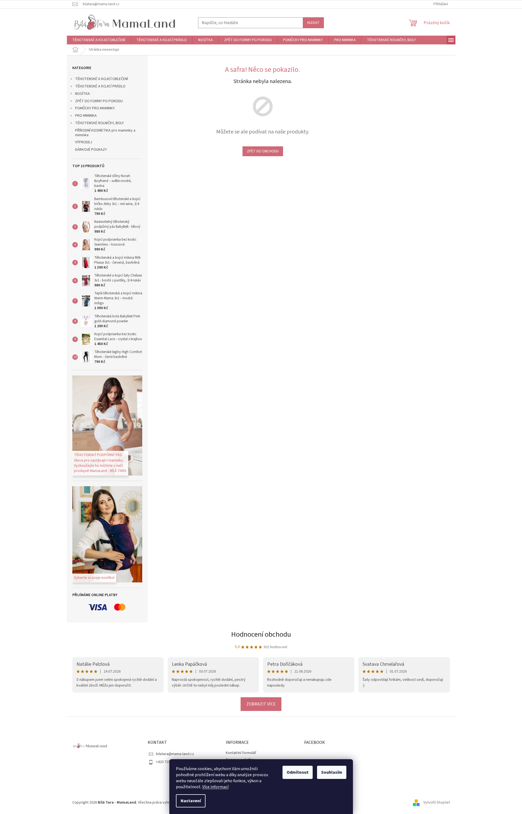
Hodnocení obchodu (261, 634)
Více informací (215, 787)
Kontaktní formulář (241, 753)
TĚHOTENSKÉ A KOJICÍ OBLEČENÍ (101, 79)
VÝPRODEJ (83, 142)
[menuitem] (99, 40)
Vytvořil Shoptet (436, 802)
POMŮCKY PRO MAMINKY (95, 108)
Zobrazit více (261, 704)
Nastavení (191, 801)
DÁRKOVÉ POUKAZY (91, 149)
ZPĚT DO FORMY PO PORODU (99, 101)
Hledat (313, 22)
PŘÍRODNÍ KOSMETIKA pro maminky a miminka (105, 133)
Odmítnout (298, 772)
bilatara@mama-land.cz (175, 754)
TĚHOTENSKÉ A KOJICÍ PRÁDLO (100, 86)
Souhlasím (331, 772)
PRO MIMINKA (86, 115)
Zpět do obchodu (263, 151)
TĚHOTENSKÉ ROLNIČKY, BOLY (99, 123)
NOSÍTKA (82, 93)
